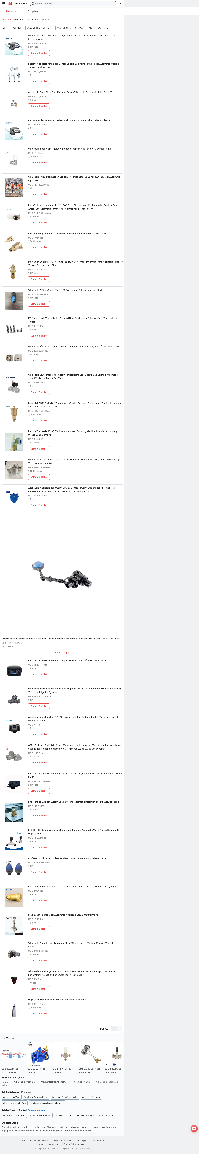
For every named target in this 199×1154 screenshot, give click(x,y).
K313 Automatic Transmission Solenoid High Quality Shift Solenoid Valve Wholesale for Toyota (73, 320)
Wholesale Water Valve (98, 28)
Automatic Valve (81, 1081)
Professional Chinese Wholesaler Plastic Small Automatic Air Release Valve (67, 858)
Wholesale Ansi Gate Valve (14, 1103)
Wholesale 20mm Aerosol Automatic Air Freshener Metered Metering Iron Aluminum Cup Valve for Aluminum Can (74, 461)
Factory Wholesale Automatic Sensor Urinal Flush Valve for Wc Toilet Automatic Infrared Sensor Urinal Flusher (73, 65)
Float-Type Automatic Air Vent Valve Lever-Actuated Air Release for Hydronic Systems (72, 886)
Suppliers (33, 11)
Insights (100, 1140)
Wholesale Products (24, 1081)
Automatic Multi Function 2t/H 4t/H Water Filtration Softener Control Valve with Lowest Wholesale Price (73, 718)
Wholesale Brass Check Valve (65, 1097)
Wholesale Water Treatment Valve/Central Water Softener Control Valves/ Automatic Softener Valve (72, 37)
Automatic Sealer (106, 1115)
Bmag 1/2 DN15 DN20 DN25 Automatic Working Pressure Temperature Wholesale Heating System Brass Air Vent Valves (74, 404)
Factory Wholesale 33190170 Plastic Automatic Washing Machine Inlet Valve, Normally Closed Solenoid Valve (72, 433)
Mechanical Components (53, 1081)
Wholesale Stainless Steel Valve (70, 28)
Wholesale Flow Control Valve (40, 28)
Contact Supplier (38, 53)
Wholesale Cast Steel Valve (36, 1097)
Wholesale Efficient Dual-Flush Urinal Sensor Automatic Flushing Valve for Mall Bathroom (73, 346)
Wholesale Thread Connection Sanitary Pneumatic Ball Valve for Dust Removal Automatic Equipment (74, 178)
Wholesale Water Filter (13, 28)
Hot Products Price (42, 1140)
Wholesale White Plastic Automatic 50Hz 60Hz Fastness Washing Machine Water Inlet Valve (72, 944)
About (42, 1144)
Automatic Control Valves (14, 1115)
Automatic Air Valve (62, 1115)
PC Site (91, 1140)
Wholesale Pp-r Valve (91, 1097)
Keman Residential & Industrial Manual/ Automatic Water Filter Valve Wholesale (69, 120)
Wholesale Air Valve (11, 1097)
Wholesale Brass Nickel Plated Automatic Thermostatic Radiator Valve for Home (69, 148)
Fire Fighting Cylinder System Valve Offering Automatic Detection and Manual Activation (73, 801)
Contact (81, 1144)
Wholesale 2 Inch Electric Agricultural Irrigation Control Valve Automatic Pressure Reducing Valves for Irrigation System (74, 690)
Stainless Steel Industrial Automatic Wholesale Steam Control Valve (63, 914)
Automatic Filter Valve (84, 1115)
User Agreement (54, 1144)
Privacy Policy (70, 1144)
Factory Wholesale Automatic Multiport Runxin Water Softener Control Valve (67, 660)
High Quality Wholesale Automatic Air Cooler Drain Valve (57, 999)
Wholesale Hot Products (64, 1140)
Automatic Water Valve (40, 1115)
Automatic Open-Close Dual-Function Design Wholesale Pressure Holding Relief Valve (72, 92)
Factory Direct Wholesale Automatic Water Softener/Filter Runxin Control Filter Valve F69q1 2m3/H (75, 775)
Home (5, 1081)
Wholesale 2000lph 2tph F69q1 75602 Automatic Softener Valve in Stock (65, 290)
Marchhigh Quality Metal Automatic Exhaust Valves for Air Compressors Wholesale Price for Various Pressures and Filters (75, 263)
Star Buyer (81, 1140)
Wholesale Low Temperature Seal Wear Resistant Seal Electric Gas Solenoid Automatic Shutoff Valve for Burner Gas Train (73, 376)
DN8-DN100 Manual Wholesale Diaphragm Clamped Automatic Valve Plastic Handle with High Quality (73, 831)
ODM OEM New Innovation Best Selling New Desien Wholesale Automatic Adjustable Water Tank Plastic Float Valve (61, 638)
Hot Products (26, 1140)
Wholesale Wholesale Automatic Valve (47, 1103)
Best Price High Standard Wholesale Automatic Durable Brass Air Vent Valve (67, 233)
